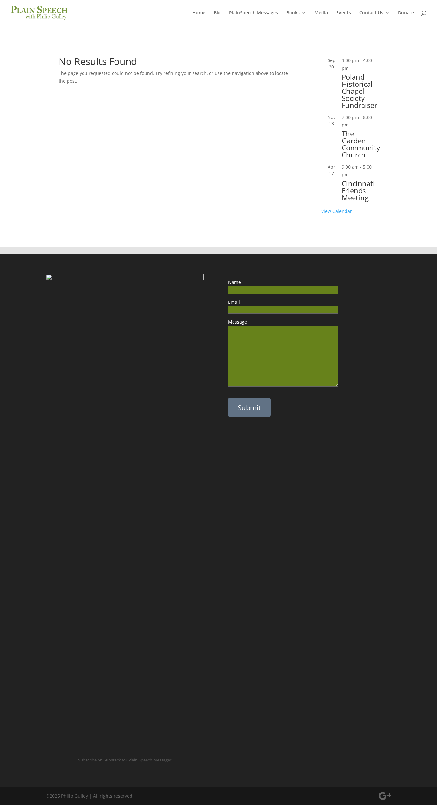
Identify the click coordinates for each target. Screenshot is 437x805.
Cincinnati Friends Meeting (358, 190)
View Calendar (336, 211)
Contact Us (371, 13)
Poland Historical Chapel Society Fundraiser (359, 91)
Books (293, 13)
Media (321, 13)
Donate (406, 13)
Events (343, 13)
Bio (217, 13)
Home (198, 13)
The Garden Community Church (361, 144)
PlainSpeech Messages (253, 13)
